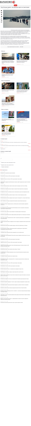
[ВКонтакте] (2, 12)
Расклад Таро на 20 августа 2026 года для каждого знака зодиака (8, 90)
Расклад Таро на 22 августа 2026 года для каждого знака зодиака (10, 239)
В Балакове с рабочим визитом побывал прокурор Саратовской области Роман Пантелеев (7, 75)
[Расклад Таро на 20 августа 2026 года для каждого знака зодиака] (8, 86)
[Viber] (2, 20)
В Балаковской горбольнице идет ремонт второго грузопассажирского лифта (12, 302)
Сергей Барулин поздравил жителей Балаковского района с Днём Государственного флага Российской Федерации (22, 120)
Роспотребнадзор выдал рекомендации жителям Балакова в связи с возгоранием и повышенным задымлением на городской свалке (8, 61)
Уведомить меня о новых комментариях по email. (8, 162)
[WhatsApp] (2, 22)
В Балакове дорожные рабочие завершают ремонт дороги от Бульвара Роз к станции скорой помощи (15, 197)
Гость (2, 144)
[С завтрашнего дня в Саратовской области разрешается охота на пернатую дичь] (7, 231)
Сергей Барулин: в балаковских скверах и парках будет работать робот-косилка (12, 271)
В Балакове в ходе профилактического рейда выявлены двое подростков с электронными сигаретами (22, 61)
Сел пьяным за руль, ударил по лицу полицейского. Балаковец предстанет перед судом (13, 211)
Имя (1, 158)
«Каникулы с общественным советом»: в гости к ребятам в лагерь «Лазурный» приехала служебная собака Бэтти (22, 91)
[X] (2, 18)
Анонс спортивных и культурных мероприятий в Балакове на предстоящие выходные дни (8, 120)
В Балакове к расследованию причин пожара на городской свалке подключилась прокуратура (14, 188)
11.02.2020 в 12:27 (6, 144)
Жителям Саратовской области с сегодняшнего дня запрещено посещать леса (12, 268)
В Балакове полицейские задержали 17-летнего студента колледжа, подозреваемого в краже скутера (15, 281)
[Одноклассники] (2, 14)
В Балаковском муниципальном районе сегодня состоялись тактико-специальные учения (13, 194)
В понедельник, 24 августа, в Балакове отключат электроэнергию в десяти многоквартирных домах (15, 191)
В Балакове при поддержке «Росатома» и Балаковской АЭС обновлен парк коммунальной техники (15, 278)
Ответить (29, 143)
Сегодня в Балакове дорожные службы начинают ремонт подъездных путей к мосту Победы (14, 185)
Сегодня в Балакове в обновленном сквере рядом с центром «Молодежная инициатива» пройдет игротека (8, 133)
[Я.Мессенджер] (2, 11)
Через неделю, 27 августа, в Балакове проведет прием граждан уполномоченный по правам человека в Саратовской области (8, 104)
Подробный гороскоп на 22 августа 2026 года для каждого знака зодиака (11, 242)
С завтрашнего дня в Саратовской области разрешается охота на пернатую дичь (12, 232)
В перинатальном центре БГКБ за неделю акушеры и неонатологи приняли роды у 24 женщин (14, 225)
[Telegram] (2, 16)
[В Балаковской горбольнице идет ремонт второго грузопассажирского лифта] (7, 301)
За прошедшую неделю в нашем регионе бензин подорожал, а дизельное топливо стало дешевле (14, 284)
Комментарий (2, 152)
